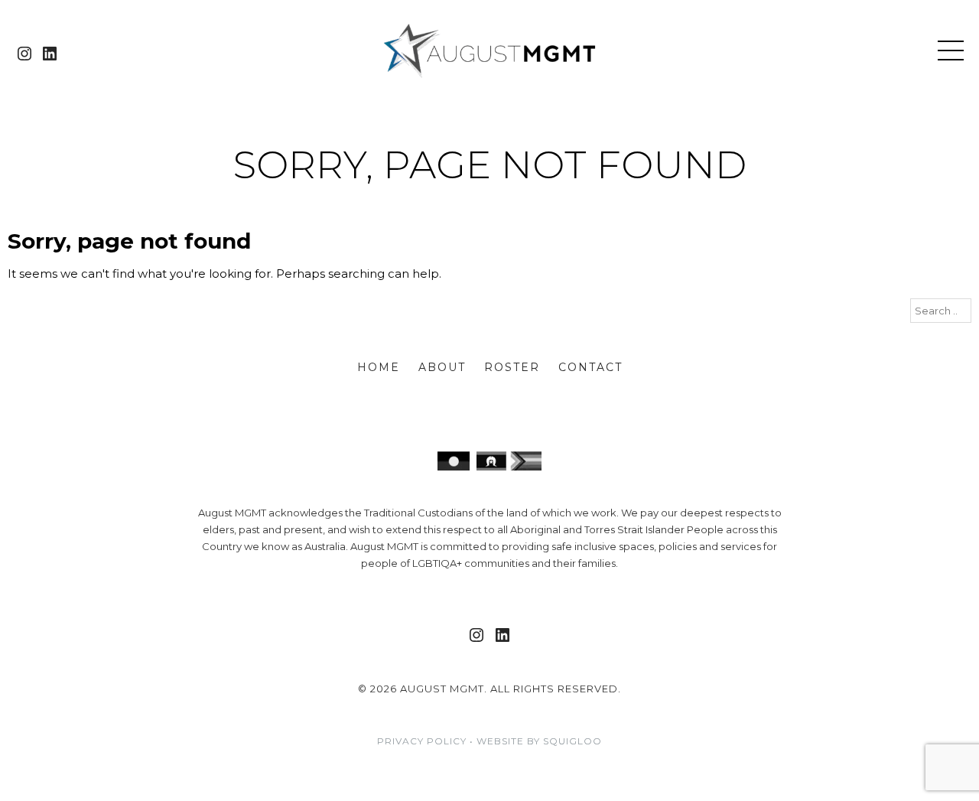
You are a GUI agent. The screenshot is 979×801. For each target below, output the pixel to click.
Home (378, 367)
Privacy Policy (422, 741)
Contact (590, 367)
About (442, 367)
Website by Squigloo (539, 741)
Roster (512, 367)
